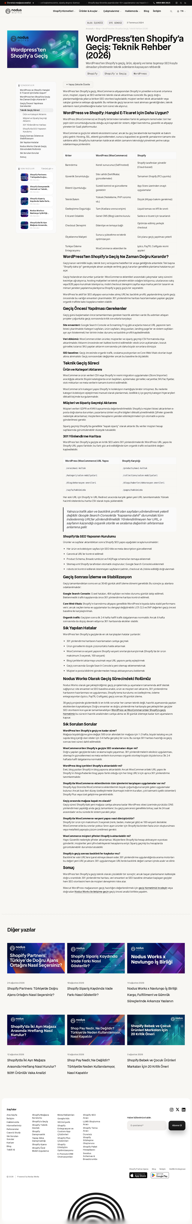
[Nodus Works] (14, 11)
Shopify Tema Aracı (90, 1129)
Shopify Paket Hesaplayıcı (90, 1148)
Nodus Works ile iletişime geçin (92, 891)
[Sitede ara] (171, 11)
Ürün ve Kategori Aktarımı (34, 114)
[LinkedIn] (185, 3)
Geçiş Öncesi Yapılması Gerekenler (31, 105)
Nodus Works (33, 1177)
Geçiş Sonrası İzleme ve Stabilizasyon (32, 137)
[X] (181, 3)
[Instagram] (176, 3)
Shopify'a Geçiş (40, 1122)
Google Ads (63, 1119)
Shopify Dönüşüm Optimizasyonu (65, 1147)
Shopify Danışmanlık (38, 1133)
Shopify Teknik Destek (39, 1126)
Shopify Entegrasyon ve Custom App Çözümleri (65, 1130)
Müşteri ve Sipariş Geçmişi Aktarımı (35, 119)
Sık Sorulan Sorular (29, 153)
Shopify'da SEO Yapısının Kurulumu (34, 130)
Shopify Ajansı (39, 1145)
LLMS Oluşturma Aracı (91, 1123)
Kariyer (10, 1143)
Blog (146, 11)
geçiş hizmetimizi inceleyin (153, 888)
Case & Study (14, 1133)
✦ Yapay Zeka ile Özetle (78, 85)
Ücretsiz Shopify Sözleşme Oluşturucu (88, 1139)
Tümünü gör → (47, 169)
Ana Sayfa (12, 1115)
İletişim (157, 11)
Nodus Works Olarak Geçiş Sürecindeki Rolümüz (33, 148)
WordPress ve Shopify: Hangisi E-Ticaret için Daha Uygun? (35, 91)
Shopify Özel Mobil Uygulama (40, 1149)
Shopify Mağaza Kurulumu (40, 1116)
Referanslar (13, 1129)
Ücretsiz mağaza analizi (19, 3)
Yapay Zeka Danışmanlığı (39, 1139)
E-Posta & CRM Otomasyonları (65, 1155)
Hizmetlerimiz (14, 1126)
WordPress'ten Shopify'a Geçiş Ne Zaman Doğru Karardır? (35, 98)
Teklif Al (11, 1150)
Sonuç (23, 157)
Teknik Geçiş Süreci (30, 110)
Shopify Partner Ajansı (138, 1169)
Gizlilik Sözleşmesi (177, 1169)
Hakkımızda (13, 1122)
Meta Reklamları (65, 1115)
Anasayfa (90, 29)
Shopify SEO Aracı (89, 1116)
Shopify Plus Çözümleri (63, 1139)
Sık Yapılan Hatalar (29, 142)
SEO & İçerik (63, 1122)
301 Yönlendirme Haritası (34, 125)
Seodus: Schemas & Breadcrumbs (90, 1156)
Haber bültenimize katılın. (139, 1118)
